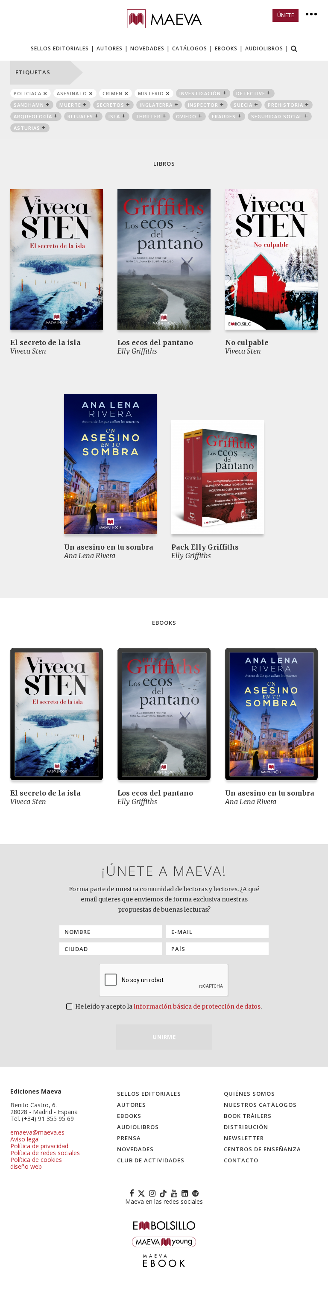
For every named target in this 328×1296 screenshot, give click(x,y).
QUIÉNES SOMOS (249, 1093)
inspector (203, 105)
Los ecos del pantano (155, 342)
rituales (80, 116)
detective (250, 93)
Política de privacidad (39, 1146)
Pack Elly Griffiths (205, 547)
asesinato (72, 93)
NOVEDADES (147, 48)
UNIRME (164, 1037)
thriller (148, 116)
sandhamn (29, 105)
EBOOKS (226, 48)
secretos (110, 105)
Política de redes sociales (45, 1153)
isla (114, 116)
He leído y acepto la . (168, 1006)
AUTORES (110, 48)
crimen (112, 93)
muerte (70, 105)
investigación (200, 93)
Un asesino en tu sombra (108, 547)
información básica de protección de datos (197, 1006)
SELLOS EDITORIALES (60, 48)
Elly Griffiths (137, 351)
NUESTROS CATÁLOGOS (260, 1105)
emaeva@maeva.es (37, 1132)
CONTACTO (241, 1160)
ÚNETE (285, 15)
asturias (27, 128)
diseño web (26, 1166)
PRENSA (129, 1138)
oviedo (186, 116)
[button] (294, 49)
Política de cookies (36, 1160)
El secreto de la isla (45, 342)
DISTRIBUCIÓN (246, 1127)
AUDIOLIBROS (264, 48)
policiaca (27, 93)
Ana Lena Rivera (89, 555)
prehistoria (285, 105)
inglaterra (156, 105)
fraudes (224, 116)
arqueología (33, 116)
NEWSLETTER (244, 1138)
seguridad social (276, 116)
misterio (151, 93)
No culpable (247, 342)
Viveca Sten (28, 351)
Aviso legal (25, 1139)
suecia (243, 105)
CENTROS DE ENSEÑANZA (262, 1149)
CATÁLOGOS (189, 48)
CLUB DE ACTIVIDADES (150, 1160)
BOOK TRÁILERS (248, 1116)
